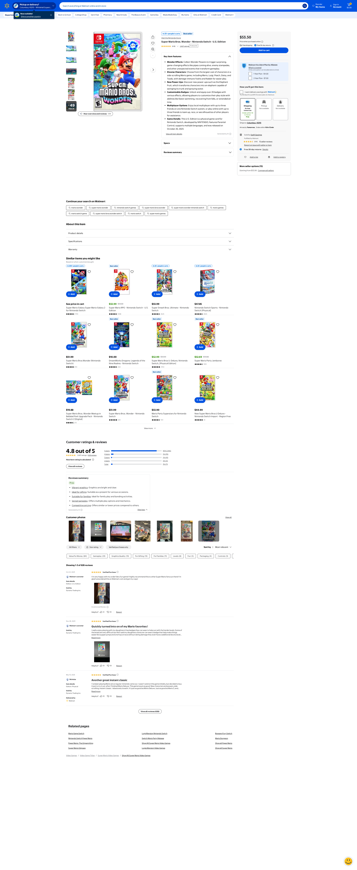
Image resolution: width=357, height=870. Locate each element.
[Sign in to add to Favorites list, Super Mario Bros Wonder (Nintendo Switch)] (89, 324)
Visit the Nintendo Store (171, 38)
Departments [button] (10, 15)
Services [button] (28, 15)
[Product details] (230, 233)
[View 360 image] (152, 55)
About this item (75, 224)
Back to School (64, 15)
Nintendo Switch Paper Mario (80, 738)
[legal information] (262, 42)
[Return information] (272, 45)
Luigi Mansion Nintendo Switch (154, 733)
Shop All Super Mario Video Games (156, 743)
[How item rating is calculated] (93, 459)
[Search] (304, 6)
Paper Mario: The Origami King (80, 743)
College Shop (80, 15)
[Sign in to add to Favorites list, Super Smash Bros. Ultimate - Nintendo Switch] (175, 271)
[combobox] (183, 5)
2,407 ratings (184, 46)
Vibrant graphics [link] (80, 487)
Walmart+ (229, 15)
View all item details (174, 134)
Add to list (254, 157)
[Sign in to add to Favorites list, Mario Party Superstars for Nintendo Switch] (175, 377)
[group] (175, 46)
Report (119, 612)
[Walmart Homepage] (7, 5)
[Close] (51, 15)
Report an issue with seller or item (258, 145)
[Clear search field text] (298, 5)
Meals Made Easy (170, 15)
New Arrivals (121, 15)
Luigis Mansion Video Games (153, 748)
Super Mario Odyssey (77, 748)
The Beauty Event (138, 15)
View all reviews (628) (150, 711)
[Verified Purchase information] (117, 572)
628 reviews (92, 455)
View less (141, 510)
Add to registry (279, 157)
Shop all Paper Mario (223, 743)
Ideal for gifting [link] (79, 492)
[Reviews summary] (177, 46)
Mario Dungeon (221, 738)
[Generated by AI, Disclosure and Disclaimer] (230, 134)
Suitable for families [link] (81, 496)
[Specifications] (230, 241)
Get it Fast (95, 15)
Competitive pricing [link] (81, 505)
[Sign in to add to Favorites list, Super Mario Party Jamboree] (217, 324)
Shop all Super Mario (223, 748)
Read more (95, 638)
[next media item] (153, 69)
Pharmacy (107, 15)
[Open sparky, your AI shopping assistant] (348, 861)
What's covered (255, 68)
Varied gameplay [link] (80, 501)
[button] (319, 5)
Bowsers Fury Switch (223, 733)
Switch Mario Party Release (153, 738)
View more (148, 428)
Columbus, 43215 (254, 123)
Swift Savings (256, 135)
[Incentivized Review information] (107, 607)
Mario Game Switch (76, 733)
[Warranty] (230, 249)
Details (265, 149)
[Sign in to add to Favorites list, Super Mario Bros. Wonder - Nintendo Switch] (132, 377)
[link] (208, 531)
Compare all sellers (266, 170)
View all (228, 517)
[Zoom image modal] (152, 49)
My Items (185, 15)
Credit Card (216, 15)
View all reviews (75, 466)
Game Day (154, 15)
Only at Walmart (200, 15)
